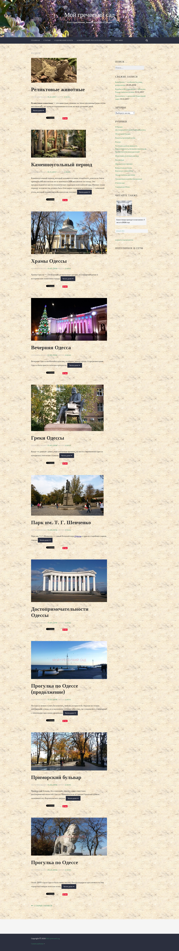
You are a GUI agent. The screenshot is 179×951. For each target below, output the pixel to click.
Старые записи (43, 905)
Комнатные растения (123, 168)
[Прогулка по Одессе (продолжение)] (69, 660)
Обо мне (119, 40)
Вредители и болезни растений (127, 152)
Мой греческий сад (89, 15)
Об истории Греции (123, 134)
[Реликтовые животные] (69, 71)
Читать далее (39, 111)
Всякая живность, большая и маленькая (130, 149)
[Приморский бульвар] (69, 751)
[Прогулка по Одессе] (69, 837)
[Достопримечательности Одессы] (69, 581)
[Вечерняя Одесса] (69, 320)
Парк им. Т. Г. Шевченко (61, 523)
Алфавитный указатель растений (94, 40)
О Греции (119, 127)
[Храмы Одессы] (69, 233)
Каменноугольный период (61, 165)
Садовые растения (122, 187)
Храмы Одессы (49, 261)
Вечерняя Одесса (51, 348)
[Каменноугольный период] (69, 144)
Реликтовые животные (58, 90)
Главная (35, 40)
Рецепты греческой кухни (125, 138)
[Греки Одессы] (69, 408)
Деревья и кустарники (124, 164)
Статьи (47, 40)
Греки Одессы (47, 438)
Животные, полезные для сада (127, 156)
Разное (118, 142)
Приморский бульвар (56, 778)
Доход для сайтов (120, 230)
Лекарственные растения (125, 175)
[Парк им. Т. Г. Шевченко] (69, 496)
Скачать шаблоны (37, 944)
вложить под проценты (124, 240)
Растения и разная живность (126, 146)
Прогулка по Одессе (54, 863)
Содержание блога (63, 40)
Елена (67, 97)
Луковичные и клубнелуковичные (128, 179)
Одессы (78, 536)
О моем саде (120, 183)
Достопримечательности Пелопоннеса (130, 130)
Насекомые (119, 160)
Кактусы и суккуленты (124, 171)
